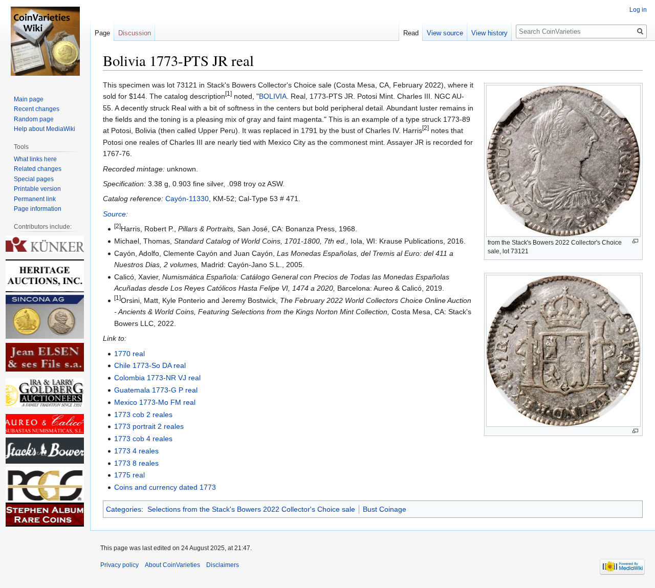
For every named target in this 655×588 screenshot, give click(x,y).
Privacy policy (119, 565)
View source (445, 33)
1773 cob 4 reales (143, 438)
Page (102, 33)
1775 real (129, 475)
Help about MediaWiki (44, 129)
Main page (28, 99)
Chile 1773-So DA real (150, 365)
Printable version (37, 188)
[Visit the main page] (45, 41)
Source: (115, 214)
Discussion (134, 33)
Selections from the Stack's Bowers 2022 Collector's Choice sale (251, 509)
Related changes (37, 168)
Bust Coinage (384, 509)
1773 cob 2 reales (143, 414)
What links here (35, 159)
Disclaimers (222, 565)
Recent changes (36, 109)
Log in (638, 9)
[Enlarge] (635, 241)
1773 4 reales (136, 451)
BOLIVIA (273, 96)
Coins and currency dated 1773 (165, 487)
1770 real (129, 354)
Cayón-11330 (187, 198)
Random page (34, 119)
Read (411, 33)
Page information (37, 208)
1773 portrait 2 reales (149, 426)
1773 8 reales (136, 463)
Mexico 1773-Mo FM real (154, 402)
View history (489, 33)
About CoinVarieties (172, 565)
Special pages (34, 179)
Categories (123, 509)
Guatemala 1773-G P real (156, 390)
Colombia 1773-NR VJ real (157, 378)
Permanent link (35, 199)
